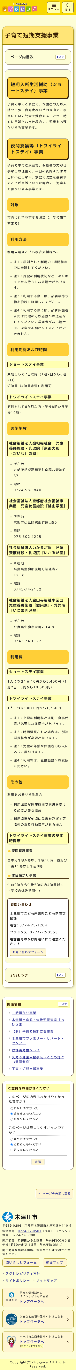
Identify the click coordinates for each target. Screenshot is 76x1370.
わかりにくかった (26, 1119)
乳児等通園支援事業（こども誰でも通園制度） (38, 1059)
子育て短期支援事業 (27, 1068)
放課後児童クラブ (26, 1050)
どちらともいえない (28, 1113)
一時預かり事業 (24, 1012)
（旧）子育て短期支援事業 (33, 1031)
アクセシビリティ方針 (22, 1273)
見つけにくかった (26, 1149)
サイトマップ (46, 1280)
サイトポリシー (17, 1280)
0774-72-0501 (30, 1231)
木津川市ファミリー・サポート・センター (38, 1041)
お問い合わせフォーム (27, 952)
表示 (62, 57)
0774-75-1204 (33, 925)
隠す (64, 1004)
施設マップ (55, 1262)
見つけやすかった (26, 1139)
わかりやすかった (26, 1108)
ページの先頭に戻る (57, 1193)
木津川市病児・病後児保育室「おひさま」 (38, 1022)
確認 (38, 1161)
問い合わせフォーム (21, 1262)
